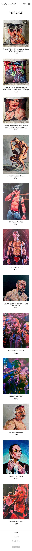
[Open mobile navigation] (29, 4)
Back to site (16, 541)
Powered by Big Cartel (16, 547)
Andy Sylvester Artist (8, 4)
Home (16, 533)
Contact (16, 537)
